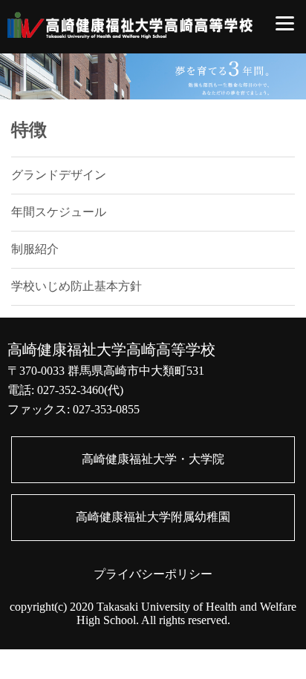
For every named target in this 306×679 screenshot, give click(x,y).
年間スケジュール (58, 212)
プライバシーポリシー (153, 574)
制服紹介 (35, 249)
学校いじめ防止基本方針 (76, 286)
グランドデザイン (58, 174)
